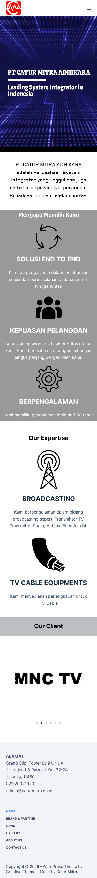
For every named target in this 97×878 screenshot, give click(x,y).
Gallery (13, 833)
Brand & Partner (20, 818)
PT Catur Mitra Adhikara (51, 7)
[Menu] (89, 7)
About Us (14, 840)
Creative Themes (22, 871)
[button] (14, 679)
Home (10, 811)
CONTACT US (16, 847)
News (10, 826)
